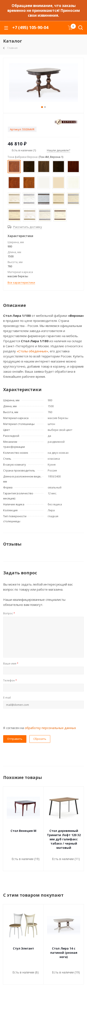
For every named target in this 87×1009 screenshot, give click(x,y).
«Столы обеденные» (32, 351)
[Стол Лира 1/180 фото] (43, 84)
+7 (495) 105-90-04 (30, 27)
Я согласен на (39, 728)
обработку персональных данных (50, 728)
